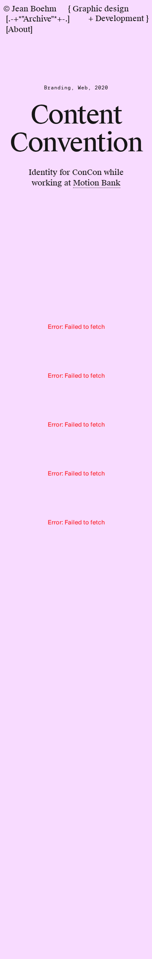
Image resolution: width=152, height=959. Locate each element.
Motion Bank (96, 183)
